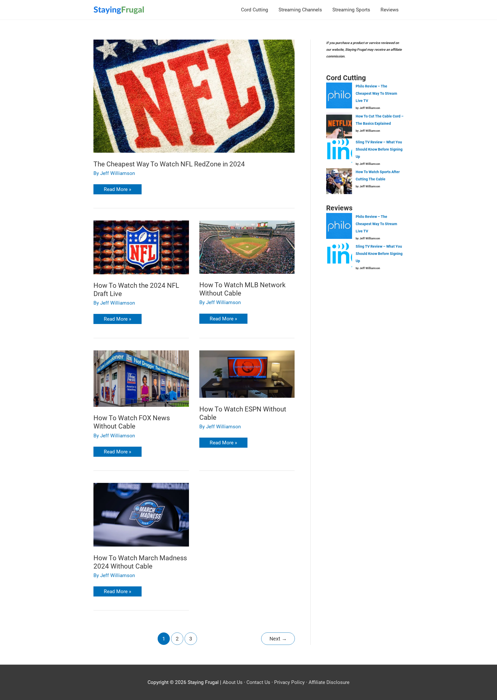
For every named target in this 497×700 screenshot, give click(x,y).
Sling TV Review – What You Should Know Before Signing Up (379, 149)
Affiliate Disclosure (329, 682)
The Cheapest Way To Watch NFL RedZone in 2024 (169, 164)
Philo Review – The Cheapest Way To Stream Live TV (376, 93)
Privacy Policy (289, 682)
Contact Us (258, 682)
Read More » (117, 190)
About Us (233, 682)
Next (278, 639)
